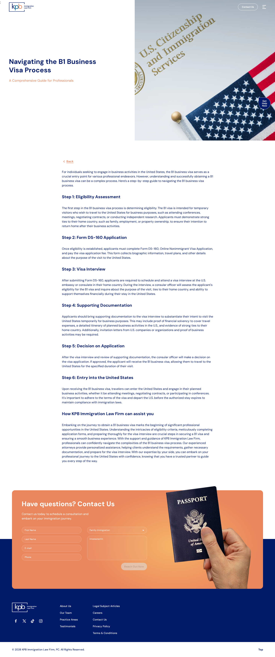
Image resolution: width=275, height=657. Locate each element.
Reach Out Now (134, 566)
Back (70, 161)
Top (260, 649)
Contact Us (248, 6)
